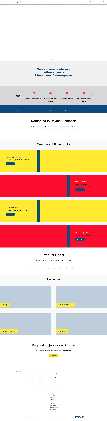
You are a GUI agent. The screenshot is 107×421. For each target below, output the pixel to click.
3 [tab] (52, 59)
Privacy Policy (52, 403)
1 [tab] (49, 59)
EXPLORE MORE (10, 214)
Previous (23, 95)
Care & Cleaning (53, 377)
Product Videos (52, 385)
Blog (50, 389)
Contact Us (29, 377)
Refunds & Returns (53, 387)
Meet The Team (30, 381)
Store (62, 370)
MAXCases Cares (53, 381)
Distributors (41, 383)
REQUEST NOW (53, 355)
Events (28, 379)
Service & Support (53, 405)
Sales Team (29, 383)
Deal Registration (42, 379)
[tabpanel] (53, 32)
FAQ (50, 401)
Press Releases (52, 399)
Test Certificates (53, 409)
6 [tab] (57, 59)
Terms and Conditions (54, 407)
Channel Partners (42, 377)
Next (91, 95)
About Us (29, 373)
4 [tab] (54, 59)
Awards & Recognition (31, 375)
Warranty (51, 411)
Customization (52, 379)
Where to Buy (41, 373)
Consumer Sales (42, 375)
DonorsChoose (41, 381)
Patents (51, 383)
